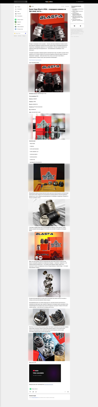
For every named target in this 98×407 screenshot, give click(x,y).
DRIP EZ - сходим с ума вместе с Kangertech (77, 12)
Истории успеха (20, 29)
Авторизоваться (80, 1)
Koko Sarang (31, 60)
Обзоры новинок (20, 19)
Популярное (19, 9)
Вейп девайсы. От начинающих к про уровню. (77, 9)
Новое (18, 11)
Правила (15, 35)
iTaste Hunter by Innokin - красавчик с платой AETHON (77, 20)
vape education (38, 60)
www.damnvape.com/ (48, 384)
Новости (18, 24)
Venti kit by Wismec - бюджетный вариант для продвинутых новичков (77, 14)
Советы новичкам (20, 26)
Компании (19, 13)
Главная (18, 6)
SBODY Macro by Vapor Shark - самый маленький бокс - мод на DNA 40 (77, 17)
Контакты (19, 35)
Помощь (23, 35)
